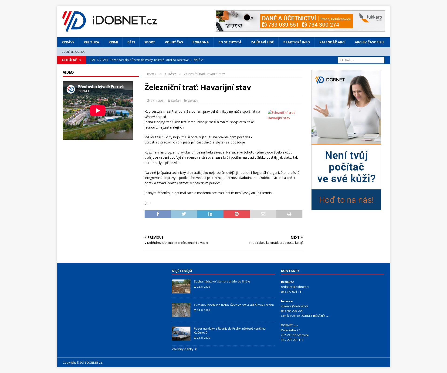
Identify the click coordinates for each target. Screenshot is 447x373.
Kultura (91, 42)
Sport (149, 42)
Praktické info (296, 42)
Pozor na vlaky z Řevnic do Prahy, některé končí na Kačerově (230, 330)
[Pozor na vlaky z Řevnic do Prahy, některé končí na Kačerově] (181, 334)
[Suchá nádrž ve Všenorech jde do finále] (181, 286)
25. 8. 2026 (203, 286)
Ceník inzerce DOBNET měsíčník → (305, 316)
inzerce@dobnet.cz (294, 306)
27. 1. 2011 (158, 100)
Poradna (201, 42)
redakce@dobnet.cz (295, 287)
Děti (131, 42)
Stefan (176, 100)
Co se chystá (229, 42)
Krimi (113, 42)
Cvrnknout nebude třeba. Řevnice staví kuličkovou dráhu (234, 305)
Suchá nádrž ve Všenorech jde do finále (222, 281)
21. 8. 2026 (203, 337)
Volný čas (174, 42)
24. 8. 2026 (203, 310)
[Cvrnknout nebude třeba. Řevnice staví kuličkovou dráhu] (181, 310)
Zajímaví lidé (262, 42)
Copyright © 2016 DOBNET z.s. (83, 363)
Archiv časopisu (369, 42)
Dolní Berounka (73, 51)
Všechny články (183, 349)
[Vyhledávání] (361, 59)
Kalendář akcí (332, 42)
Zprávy (68, 42)
